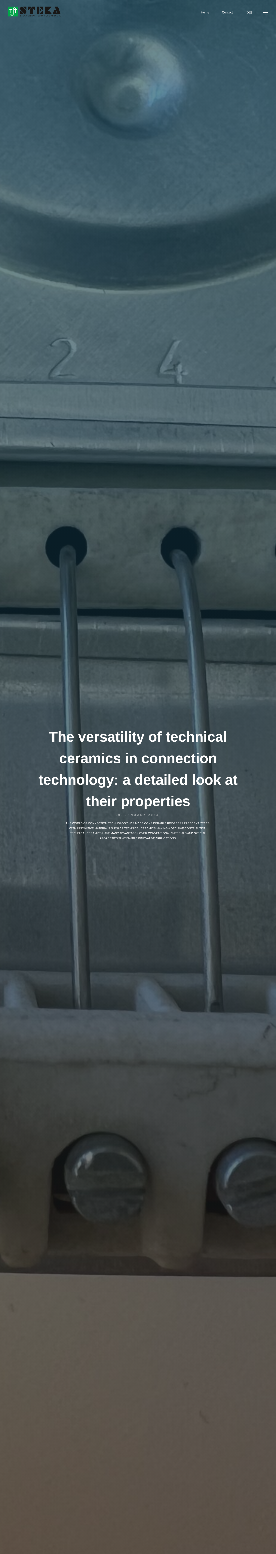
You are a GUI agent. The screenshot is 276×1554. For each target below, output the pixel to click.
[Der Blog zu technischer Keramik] (34, 11)
